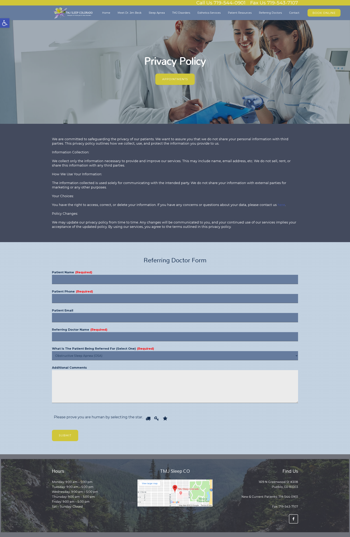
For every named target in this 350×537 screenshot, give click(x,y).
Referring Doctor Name (79, 329)
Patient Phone (72, 291)
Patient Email (62, 310)
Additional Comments (69, 367)
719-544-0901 (288, 496)
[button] (4, 23)
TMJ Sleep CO (175, 471)
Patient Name (72, 272)
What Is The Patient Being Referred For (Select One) (103, 348)
